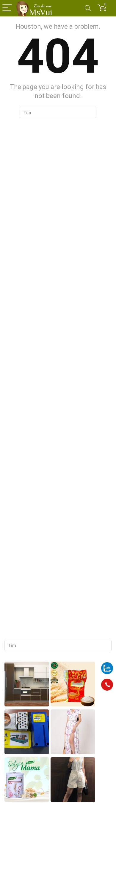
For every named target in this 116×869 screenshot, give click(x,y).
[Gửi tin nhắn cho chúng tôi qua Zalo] (107, 665)
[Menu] (7, 8)
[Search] (88, 8)
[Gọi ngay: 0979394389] (107, 685)
